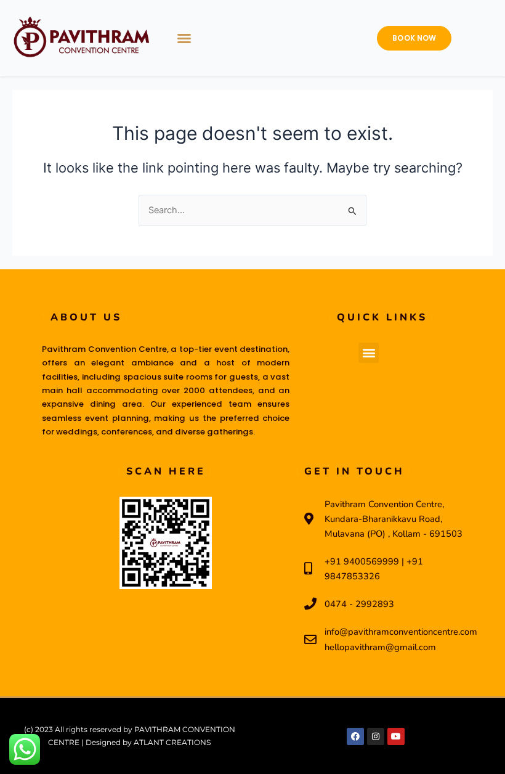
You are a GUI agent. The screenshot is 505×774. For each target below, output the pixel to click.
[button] (184, 38)
